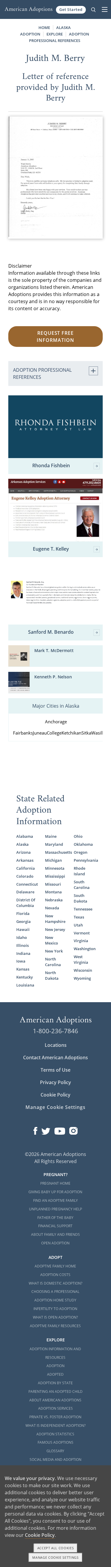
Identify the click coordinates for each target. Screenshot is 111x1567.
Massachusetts (55, 852)
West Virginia (81, 959)
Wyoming (82, 978)
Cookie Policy (55, 1094)
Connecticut (27, 884)
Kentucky (24, 977)
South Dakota (80, 898)
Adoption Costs (55, 1274)
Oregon (80, 852)
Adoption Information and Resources (55, 1353)
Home (44, 27)
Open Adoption (55, 1243)
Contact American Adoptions (55, 1057)
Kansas (22, 969)
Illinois (22, 945)
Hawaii (23, 929)
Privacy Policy (55, 1082)
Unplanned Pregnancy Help (55, 1209)
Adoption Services (55, 1408)
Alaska (22, 844)
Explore (54, 34)
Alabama (24, 836)
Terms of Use (55, 1070)
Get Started (71, 9)
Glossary (55, 1450)
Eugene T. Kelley (51, 549)
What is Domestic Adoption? (55, 1283)
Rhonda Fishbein (51, 466)
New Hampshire (55, 918)
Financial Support (55, 1225)
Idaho (21, 937)
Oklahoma (83, 844)
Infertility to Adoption (55, 1308)
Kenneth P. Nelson (53, 677)
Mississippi (55, 876)
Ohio (78, 836)
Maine (51, 836)
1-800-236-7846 (55, 1031)
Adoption (55, 1365)
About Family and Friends (55, 1234)
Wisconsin (83, 970)
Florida (23, 913)
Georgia (23, 921)
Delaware (25, 892)
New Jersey (55, 929)
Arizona (23, 852)
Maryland (54, 844)
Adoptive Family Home (55, 1266)
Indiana (23, 953)
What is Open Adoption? (55, 1317)
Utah (78, 925)
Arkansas (24, 860)
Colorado (24, 876)
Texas (79, 917)
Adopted (55, 1374)
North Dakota (52, 975)
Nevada (52, 908)
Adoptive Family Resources (55, 1325)
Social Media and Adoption (55, 1459)
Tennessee (83, 909)
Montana (53, 892)
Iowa (20, 961)
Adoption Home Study (55, 1300)
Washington (84, 948)
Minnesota (55, 868)
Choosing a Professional (55, 1291)
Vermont (82, 933)
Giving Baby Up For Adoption (55, 1191)
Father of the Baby (55, 1217)
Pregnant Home (55, 1183)
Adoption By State (55, 1382)
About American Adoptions (55, 1400)
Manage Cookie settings (55, 1557)
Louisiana (25, 985)
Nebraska (54, 900)
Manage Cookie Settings (55, 1107)
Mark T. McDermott (54, 650)
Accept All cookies (55, 1548)
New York (54, 951)
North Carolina (53, 961)
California (25, 868)
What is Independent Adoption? (55, 1425)
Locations (56, 1045)
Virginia (81, 940)
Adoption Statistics (55, 1434)
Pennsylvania (84, 860)
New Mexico (51, 940)
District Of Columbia (25, 902)
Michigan (53, 860)
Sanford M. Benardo (51, 632)
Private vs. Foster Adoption (55, 1416)
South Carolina (82, 884)
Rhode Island (79, 871)
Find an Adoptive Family (55, 1200)
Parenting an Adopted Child (55, 1391)
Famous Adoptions (55, 1442)
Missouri (53, 884)
